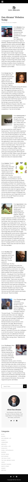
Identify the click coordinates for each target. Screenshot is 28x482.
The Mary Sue (8, 252)
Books (3, 436)
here (13, 66)
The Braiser (8, 345)
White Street (5, 466)
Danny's (3, 440)
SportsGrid (20, 204)
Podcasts (4, 448)
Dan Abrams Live (6, 438)
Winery (3, 468)
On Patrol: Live (6, 446)
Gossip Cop (8, 73)
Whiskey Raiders (6, 464)
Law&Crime (4, 442)
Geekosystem (20, 115)
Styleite (7, 163)
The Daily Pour (5, 458)
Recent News (5, 454)
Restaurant (5, 456)
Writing (3, 470)
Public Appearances (7, 450)
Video (3, 462)
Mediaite (19, 27)
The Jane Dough (21, 299)
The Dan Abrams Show (8, 460)
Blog (15, 22)
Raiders (3, 452)
